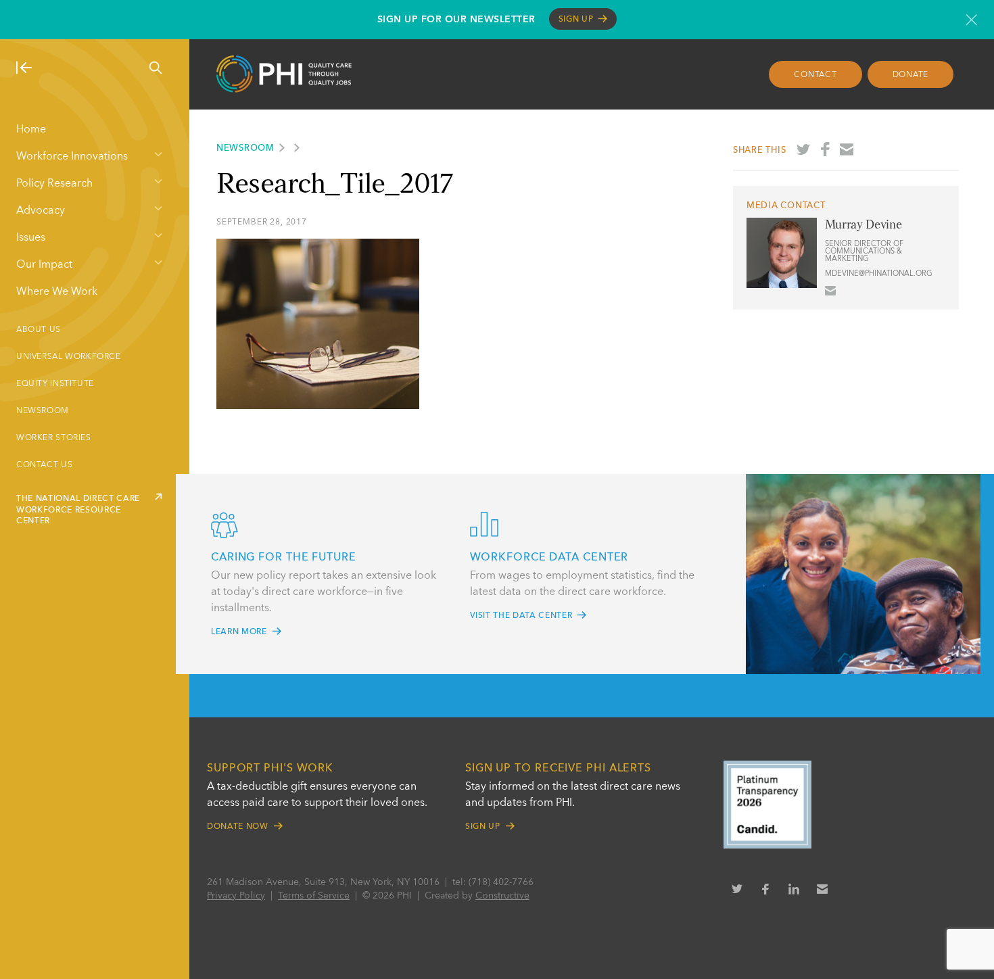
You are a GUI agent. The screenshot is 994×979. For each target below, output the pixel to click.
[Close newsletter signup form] (971, 20)
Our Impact (44, 265)
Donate (911, 75)
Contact (815, 75)
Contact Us (44, 465)
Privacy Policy (236, 896)
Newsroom (42, 411)
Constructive (502, 896)
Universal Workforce (68, 357)
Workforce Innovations (72, 156)
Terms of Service (314, 896)
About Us (38, 330)
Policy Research (54, 183)
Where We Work (56, 292)
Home (31, 129)
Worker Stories (53, 438)
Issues (30, 238)
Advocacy (40, 211)
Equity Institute (55, 384)
